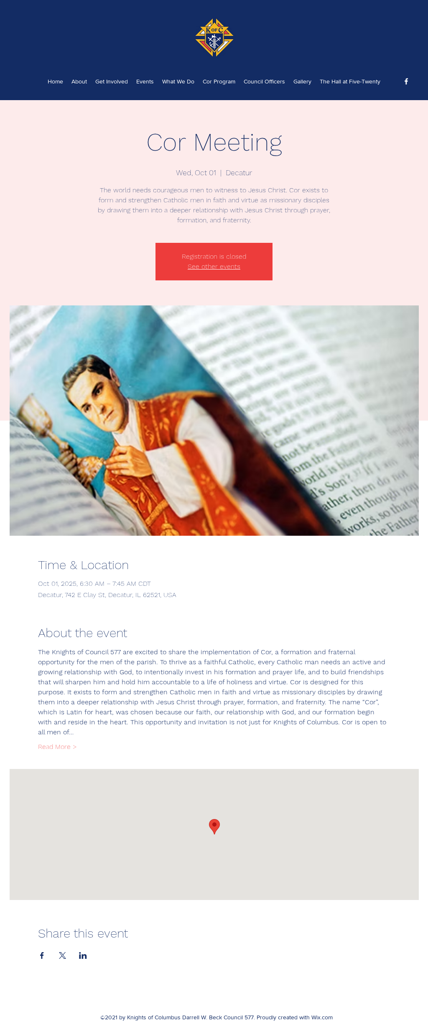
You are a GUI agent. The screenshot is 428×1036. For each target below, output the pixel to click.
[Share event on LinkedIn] (83, 955)
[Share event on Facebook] (42, 955)
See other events (214, 266)
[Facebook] (406, 81)
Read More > (57, 747)
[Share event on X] (62, 955)
